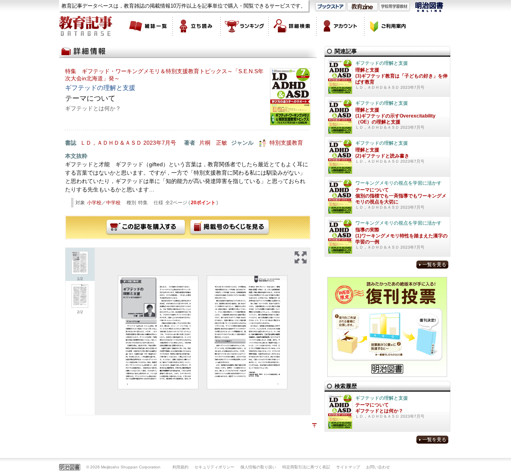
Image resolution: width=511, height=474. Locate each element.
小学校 (94, 202)
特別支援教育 (286, 142)
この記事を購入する (146, 227)
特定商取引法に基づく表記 (306, 467)
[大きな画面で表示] (301, 257)
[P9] (247, 332)
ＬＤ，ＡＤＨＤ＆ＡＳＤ (111, 142)
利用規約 (180, 467)
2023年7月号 (159, 142)
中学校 (113, 202)
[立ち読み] (197, 26)
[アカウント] (340, 26)
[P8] (158, 332)
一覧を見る (434, 264)
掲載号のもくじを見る (229, 227)
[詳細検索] (293, 26)
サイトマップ (348, 467)
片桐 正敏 (213, 142)
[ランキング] (245, 26)
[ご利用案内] (388, 26)
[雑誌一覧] (149, 26)
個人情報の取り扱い (258, 467)
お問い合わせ (378, 467)
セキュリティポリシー (214, 467)
